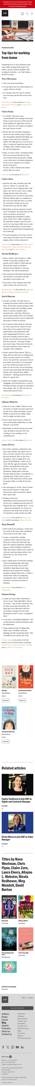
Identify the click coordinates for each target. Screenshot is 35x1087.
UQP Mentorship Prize (24, 1038)
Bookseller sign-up (23, 1028)
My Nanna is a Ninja (9, 645)
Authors (5, 1014)
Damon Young (7, 640)
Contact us (7, 1034)
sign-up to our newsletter (17, 1008)
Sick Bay (27, 102)
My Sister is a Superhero (13, 647)
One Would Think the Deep (17, 247)
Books (5, 1016)
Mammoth (25, 175)
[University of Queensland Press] (5, 13)
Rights (19, 1031)
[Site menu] (32, 14)
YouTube (17, 1047)
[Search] (27, 14)
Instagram (12, 1047)
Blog (4, 1022)
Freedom (7, 383)
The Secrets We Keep (9, 105)
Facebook (3, 1047)
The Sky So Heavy (19, 249)
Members (20, 1036)
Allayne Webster (8, 440)
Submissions (21, 1014)
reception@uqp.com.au (13, 1064)
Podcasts (6, 1028)
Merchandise (21, 1023)
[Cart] (22, 14)
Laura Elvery (6, 518)
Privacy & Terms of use (9, 1079)
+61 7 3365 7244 (12, 1060)
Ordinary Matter (25, 520)
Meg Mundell (6, 587)
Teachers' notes (22, 1021)
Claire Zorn (6, 244)
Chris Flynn (6, 175)
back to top (5, 1057)
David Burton (6, 395)
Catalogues (21, 1016)
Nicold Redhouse (8, 290)
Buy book (6, 700)
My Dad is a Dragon (25, 645)
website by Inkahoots (7, 1082)
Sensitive (28, 440)
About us (6, 1031)
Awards (5, 1025)
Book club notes (22, 1019)
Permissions (21, 1033)
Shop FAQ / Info (22, 1026)
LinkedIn (22, 1047)
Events (5, 1019)
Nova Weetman (7, 102)
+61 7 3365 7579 (10, 1062)
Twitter (8, 1047)
